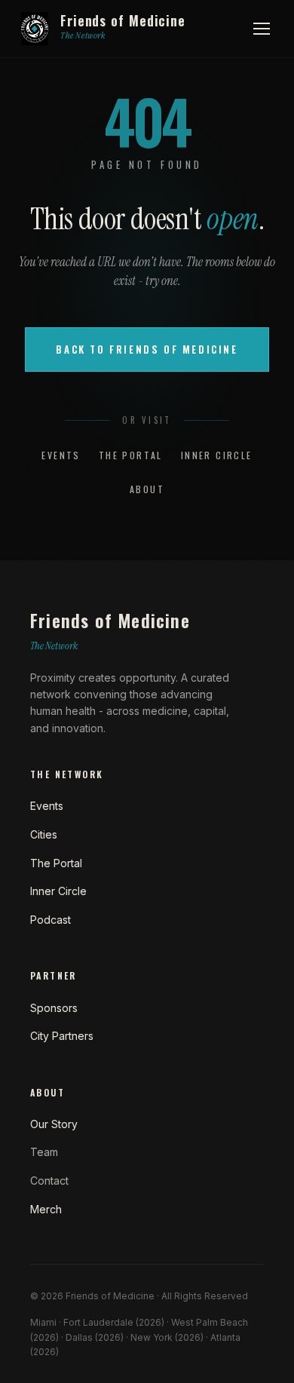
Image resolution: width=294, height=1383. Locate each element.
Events (60, 455)
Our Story (54, 1124)
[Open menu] (261, 29)
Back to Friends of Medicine (146, 349)
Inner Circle (217, 455)
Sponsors (54, 1007)
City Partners (61, 1035)
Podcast (50, 919)
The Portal (131, 455)
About (147, 489)
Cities (43, 834)
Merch (46, 1209)
